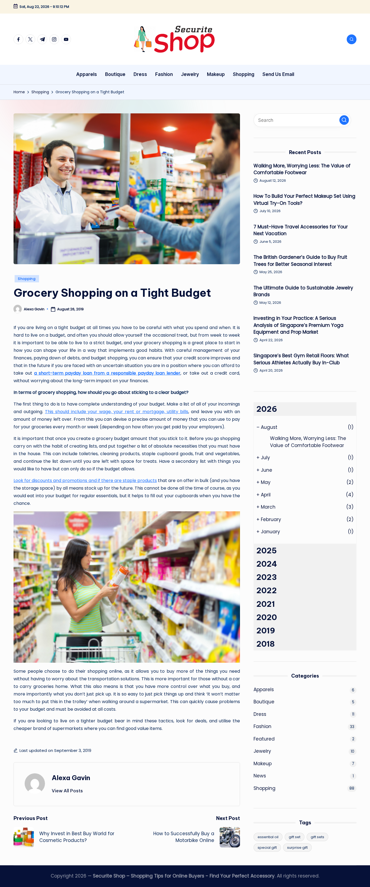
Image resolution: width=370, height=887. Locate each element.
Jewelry (262, 751)
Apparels (264, 689)
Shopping (27, 278)
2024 (266, 564)
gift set (294, 837)
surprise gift (297, 847)
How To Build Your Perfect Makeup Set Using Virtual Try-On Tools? (304, 199)
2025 (266, 550)
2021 (265, 604)
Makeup (263, 763)
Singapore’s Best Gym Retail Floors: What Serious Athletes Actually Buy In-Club (301, 359)
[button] (67, 790)
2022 (266, 590)
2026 (266, 409)
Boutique (264, 701)
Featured (264, 739)
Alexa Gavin (71, 778)
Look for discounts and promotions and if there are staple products (85, 480)
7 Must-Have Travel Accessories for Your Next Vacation (301, 230)
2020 (266, 617)
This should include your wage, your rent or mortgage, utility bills (116, 412)
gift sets (317, 837)
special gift (267, 847)
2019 (265, 630)
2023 (266, 577)
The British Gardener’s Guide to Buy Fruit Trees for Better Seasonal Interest (300, 260)
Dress (260, 714)
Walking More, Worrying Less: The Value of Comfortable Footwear (302, 169)
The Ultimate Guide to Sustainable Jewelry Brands (303, 291)
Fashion (262, 726)
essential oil (268, 837)
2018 (265, 644)
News (260, 776)
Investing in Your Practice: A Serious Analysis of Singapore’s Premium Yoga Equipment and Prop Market (298, 325)
